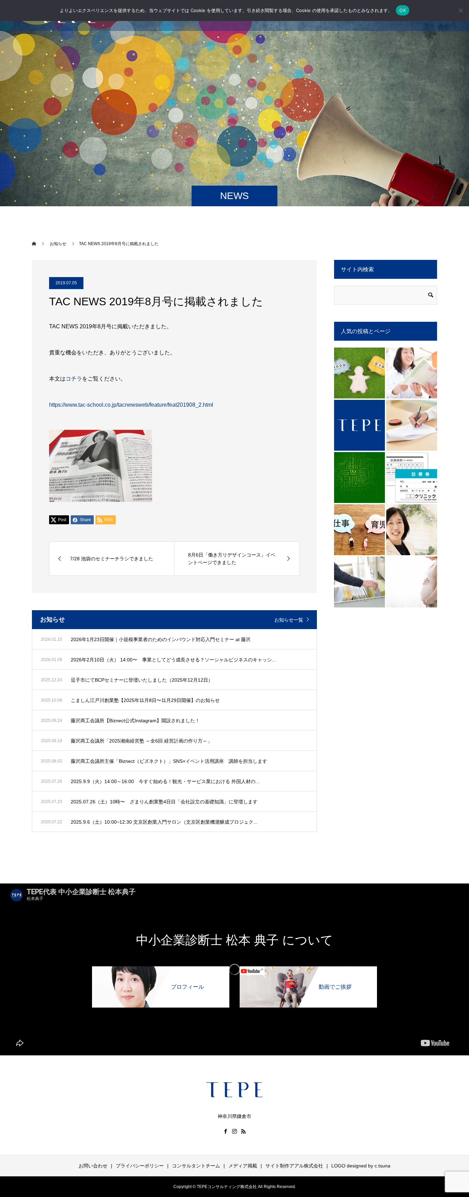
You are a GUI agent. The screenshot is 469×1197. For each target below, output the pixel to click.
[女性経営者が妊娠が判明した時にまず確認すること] (411, 582)
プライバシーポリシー (140, 1165)
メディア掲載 (242, 1165)
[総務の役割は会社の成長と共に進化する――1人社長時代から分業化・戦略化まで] (359, 582)
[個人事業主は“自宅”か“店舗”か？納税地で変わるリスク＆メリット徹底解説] (359, 477)
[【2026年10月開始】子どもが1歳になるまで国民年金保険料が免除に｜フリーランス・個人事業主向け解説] (359, 529)
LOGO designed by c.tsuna (360, 1165)
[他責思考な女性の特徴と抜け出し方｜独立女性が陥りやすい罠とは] (359, 373)
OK (402, 10)
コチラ (74, 379)
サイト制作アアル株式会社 (294, 1165)
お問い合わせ (93, 1165)
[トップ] (359, 425)
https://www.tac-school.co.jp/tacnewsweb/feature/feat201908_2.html (131, 405)
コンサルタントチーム (196, 1165)
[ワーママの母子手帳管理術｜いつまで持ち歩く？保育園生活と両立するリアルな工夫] (411, 373)
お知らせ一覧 (288, 620)
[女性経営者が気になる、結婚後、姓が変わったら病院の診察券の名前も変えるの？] (411, 477)
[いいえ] (460, 10)
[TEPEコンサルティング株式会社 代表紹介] (411, 529)
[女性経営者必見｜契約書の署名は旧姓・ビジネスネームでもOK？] (411, 425)
